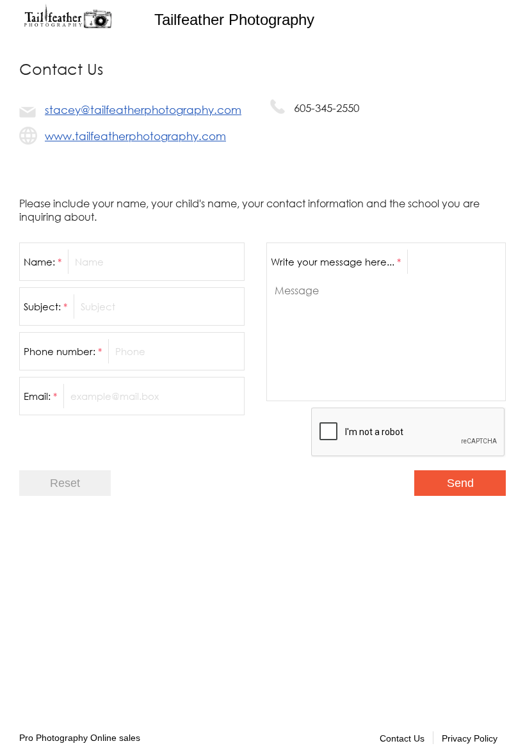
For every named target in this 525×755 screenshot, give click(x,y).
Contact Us (402, 738)
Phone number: (63, 351)
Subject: (45, 306)
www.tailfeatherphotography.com (135, 136)
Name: (42, 261)
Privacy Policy (469, 738)
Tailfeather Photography (234, 19)
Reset (65, 483)
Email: (40, 396)
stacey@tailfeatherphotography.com (143, 109)
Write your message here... (336, 261)
